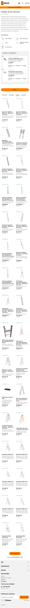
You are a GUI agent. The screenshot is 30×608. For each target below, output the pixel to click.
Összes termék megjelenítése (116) (15, 557)
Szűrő (14, 89)
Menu (26, 3)
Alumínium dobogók (24, 38)
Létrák (6, 42)
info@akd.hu (4, 581)
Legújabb (17, 95)
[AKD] (9, 3)
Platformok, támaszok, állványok (24, 43)
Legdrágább (11, 95)
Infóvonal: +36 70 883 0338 (15, 7)
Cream (28, 600)
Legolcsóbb (4, 95)
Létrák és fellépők (8, 38)
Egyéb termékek (14, 553)
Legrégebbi (23, 95)
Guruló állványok (8, 47)
